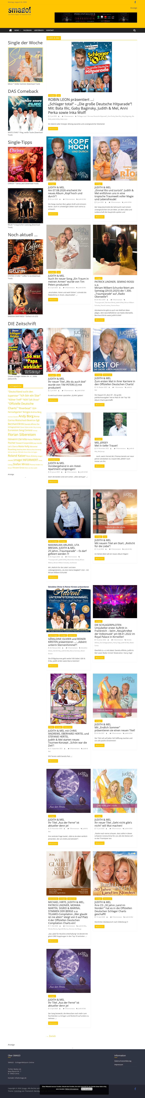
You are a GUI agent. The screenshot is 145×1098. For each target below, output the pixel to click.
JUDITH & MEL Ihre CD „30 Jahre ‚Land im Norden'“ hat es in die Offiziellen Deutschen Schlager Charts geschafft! (113, 908)
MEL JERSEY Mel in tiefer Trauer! (106, 444)
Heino (30, 439)
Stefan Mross (21, 464)
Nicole (26, 452)
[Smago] (10, 30)
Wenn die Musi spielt (31, 468)
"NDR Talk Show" (30, 399)
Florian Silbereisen (22, 434)
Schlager (52, 95)
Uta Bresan (73, 563)
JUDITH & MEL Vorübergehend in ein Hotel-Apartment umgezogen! (64, 466)
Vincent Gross (18, 467)
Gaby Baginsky (126, 116)
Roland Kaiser (17, 455)
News (16, 30)
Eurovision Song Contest (20, 430)
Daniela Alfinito (30, 424)
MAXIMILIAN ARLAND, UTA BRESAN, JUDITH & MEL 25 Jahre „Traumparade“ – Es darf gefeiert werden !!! (67, 549)
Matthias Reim (21, 449)
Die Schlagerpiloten (106, 643)
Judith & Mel (55, 119)
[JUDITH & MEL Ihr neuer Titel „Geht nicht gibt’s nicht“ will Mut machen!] (115, 770)
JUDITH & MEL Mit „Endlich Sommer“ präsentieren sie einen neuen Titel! (115, 727)
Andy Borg (26, 416)
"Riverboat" (24, 408)
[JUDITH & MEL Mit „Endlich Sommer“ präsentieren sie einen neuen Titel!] (115, 675)
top (59, 95)
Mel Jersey (101, 451)
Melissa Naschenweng (34, 449)
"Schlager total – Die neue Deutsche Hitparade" (92, 116)
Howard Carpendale (24, 443)
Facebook (27, 30)
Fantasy (35, 430)
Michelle (21, 452)
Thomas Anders (35, 465)
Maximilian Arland (73, 560)
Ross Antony (31, 456)
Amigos (26, 412)
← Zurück (51, 1036)
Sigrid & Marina (63, 929)
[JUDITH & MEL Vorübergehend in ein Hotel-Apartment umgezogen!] (68, 414)
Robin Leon (63, 119)
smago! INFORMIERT (25, 460)
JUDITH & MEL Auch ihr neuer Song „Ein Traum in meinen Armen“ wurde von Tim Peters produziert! (68, 280)
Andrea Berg (36, 412)
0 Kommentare (69, 116)
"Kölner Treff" (15, 399)
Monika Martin (52, 929)
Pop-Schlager (53, 635)
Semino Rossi (115, 305)
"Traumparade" (99, 302)
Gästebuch (39, 30)
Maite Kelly (23, 446)
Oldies (51, 727)
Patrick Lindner (105, 305)
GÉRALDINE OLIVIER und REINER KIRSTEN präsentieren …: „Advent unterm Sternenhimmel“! (67, 642)
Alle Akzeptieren (86, 1089)
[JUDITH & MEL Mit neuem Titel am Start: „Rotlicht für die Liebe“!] (115, 490)
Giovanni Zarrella (17, 439)
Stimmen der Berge (75, 929)
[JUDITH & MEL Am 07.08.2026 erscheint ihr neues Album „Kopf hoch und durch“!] (68, 138)
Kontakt (50, 30)
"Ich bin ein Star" (30, 395)
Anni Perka (111, 116)
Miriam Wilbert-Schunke (61, 563)
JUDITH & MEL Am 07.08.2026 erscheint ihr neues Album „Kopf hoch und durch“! (65, 192)
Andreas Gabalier (13, 417)
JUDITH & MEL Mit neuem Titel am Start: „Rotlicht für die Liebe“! (115, 543)
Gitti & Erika (57, 651)
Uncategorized (54, 460)
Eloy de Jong (37, 427)
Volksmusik (107, 375)
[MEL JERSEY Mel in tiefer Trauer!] (115, 414)
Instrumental (53, 899)
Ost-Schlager (53, 541)
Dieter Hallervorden (26, 427)
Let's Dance (13, 446)
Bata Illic (118, 116)
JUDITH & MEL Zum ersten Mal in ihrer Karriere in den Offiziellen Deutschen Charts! (115, 381)
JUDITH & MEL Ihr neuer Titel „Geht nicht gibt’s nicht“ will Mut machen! (113, 822)
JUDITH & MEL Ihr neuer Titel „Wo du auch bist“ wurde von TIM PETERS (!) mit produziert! (67, 383)
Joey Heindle (37, 443)
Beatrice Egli (33, 420)
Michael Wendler (13, 452)
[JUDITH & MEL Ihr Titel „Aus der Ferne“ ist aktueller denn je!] (68, 770)
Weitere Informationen (72, 1089)
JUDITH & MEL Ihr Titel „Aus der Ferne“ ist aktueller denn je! (63, 822)
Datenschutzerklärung (122, 1061)
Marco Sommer (75, 651)
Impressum (118, 1064)
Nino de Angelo (32, 452)
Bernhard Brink (110, 302)
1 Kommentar (118, 387)
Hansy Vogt (116, 643)
